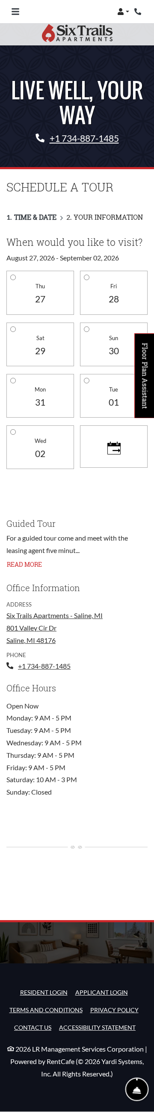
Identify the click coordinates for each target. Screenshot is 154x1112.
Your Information (108, 216)
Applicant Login (101, 992)
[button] (123, 11)
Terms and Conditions (46, 1009)
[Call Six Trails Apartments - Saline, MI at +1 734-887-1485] (138, 11)
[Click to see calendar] (113, 447)
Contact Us (32, 1027)
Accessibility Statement (97, 1027)
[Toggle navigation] (15, 11)
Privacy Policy (114, 1009)
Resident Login (44, 992)
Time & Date (35, 216)
